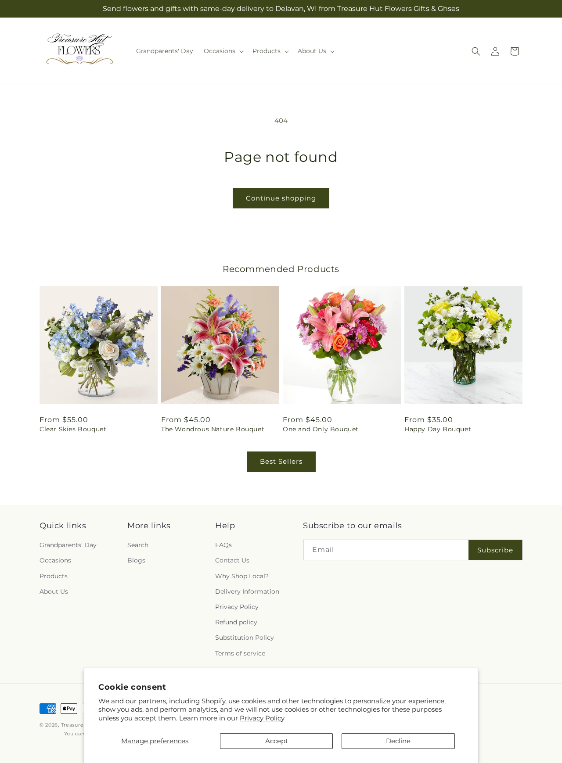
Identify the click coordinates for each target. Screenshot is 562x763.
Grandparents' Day (68, 545)
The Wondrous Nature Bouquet (212, 429)
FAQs (223, 545)
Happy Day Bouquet (437, 429)
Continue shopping (281, 198)
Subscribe (495, 550)
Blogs (136, 561)
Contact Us (232, 561)
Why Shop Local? (242, 576)
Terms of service (240, 653)
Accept (276, 741)
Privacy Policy (262, 718)
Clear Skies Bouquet (73, 429)
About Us (54, 591)
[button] (222, 51)
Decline (398, 741)
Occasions (55, 561)
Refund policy (236, 622)
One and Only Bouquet (321, 429)
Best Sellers (281, 461)
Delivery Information (247, 591)
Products (54, 576)
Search (137, 545)
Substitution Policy (244, 637)
